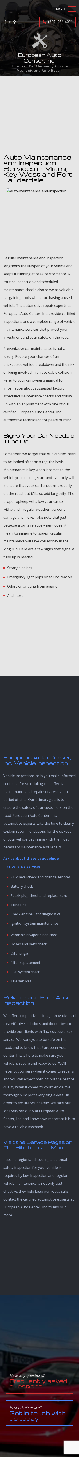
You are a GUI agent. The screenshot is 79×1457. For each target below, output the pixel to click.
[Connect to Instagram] (9, 22)
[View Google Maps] (14, 22)
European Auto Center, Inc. (39, 58)
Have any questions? (38, 1381)
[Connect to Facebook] (5, 22)
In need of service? (37, 1413)
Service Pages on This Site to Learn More (37, 1144)
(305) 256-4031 (60, 21)
